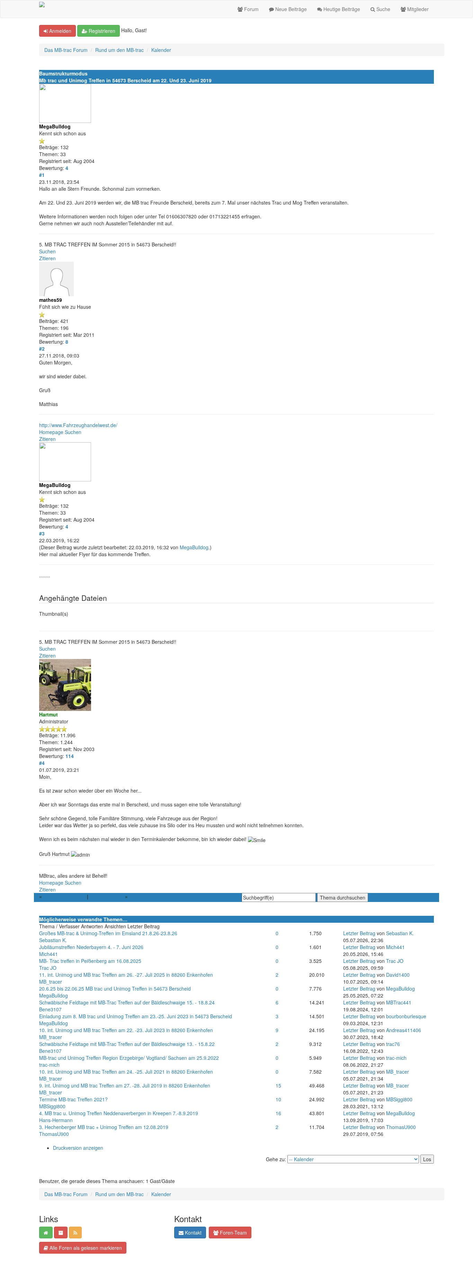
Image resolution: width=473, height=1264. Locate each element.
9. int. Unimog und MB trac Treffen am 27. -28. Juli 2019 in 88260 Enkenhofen (124, 1085)
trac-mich (49, 1064)
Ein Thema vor (107, 896)
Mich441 (48, 953)
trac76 (393, 1043)
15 (278, 1085)
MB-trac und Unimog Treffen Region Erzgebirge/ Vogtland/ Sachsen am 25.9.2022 (129, 1057)
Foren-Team (232, 1232)
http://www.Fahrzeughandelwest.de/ (78, 425)
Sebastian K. (53, 940)
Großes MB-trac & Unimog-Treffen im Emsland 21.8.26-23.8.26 (108, 933)
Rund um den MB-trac (119, 49)
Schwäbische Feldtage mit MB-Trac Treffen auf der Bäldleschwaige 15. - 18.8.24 (127, 1002)
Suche (382, 9)
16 (278, 1113)
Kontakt (193, 1232)
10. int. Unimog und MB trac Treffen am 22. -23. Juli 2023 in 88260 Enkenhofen (126, 1030)
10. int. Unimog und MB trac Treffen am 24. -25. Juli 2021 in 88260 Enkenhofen (126, 1071)
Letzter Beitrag (359, 933)
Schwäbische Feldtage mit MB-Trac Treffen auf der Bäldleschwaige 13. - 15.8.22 (127, 1043)
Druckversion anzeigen (78, 1147)
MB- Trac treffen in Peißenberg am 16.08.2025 (90, 960)
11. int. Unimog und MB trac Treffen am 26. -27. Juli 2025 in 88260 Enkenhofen (126, 974)
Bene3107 (50, 1009)
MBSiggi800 (52, 1106)
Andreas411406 (403, 1030)
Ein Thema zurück (64, 896)
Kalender (161, 49)
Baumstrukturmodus (63, 73)
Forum (251, 9)
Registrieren (101, 30)
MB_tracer (50, 981)
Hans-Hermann (56, 1120)
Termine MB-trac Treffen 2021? (73, 1099)
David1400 (398, 974)
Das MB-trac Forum (66, 49)
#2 (42, 348)
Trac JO (47, 967)
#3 (42, 533)
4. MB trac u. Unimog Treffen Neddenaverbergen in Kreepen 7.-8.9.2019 (118, 1113)
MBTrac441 (398, 1002)
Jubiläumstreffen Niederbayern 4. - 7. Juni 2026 (91, 947)
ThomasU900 (54, 1133)
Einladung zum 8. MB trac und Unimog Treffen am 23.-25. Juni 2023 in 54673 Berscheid (135, 1016)
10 (278, 1099)
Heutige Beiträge (341, 9)
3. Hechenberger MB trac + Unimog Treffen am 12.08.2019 (103, 1126)
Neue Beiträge (290, 9)
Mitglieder (417, 9)
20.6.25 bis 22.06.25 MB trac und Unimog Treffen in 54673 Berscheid (115, 988)
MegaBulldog (194, 547)
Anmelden (59, 30)
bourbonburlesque (406, 1016)
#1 (42, 174)
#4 (42, 762)
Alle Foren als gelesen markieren (85, 1247)
